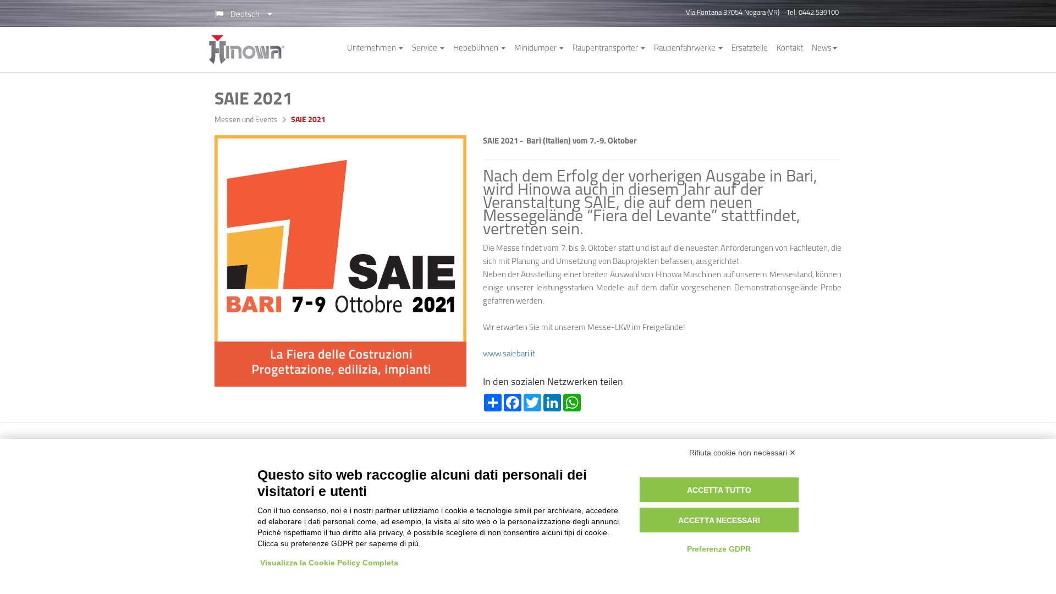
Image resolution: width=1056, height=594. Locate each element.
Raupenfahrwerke (685, 49)
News (822, 49)
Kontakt (790, 49)
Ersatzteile (750, 49)
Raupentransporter (606, 49)
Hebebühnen (476, 49)
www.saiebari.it (509, 354)
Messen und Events (246, 120)
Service (425, 49)
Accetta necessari (719, 520)
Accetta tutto (719, 490)
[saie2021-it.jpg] (340, 261)
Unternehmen (372, 49)
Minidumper (536, 49)
